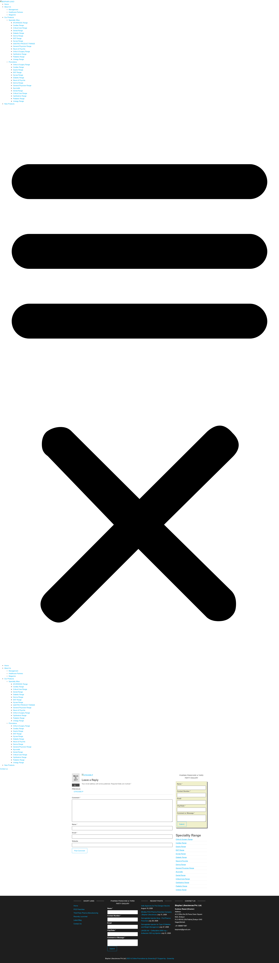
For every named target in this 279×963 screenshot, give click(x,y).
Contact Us (78, 923)
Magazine (12, 15)
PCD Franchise (79, 909)
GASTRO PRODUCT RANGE (24, 43)
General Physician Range (22, 46)
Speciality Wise (14, 20)
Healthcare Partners (16, 12)
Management (13, 9)
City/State (181, 806)
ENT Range (17, 38)
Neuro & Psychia (19, 49)
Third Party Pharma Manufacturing (86, 913)
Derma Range (18, 36)
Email (74, 832)
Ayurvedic (16, 88)
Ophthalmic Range (19, 54)
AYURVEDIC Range (20, 22)
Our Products (9, 17)
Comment (76, 797)
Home (6, 4)
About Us (7, 7)
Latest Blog (78, 920)
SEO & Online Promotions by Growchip (141, 958)
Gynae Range (18, 41)
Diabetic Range (18, 33)
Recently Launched (80, 916)
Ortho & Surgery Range (21, 51)
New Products (9, 104)
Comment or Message (186, 813)
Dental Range (18, 30)
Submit (181, 824)
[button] (139, 385)
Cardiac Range (18, 25)
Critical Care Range (20, 28)
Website (75, 841)
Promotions (13, 62)
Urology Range (18, 59)
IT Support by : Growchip (165, 958)
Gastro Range (18, 70)
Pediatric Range (18, 56)
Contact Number (184, 791)
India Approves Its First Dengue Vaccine (155, 905)
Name (74, 824)
